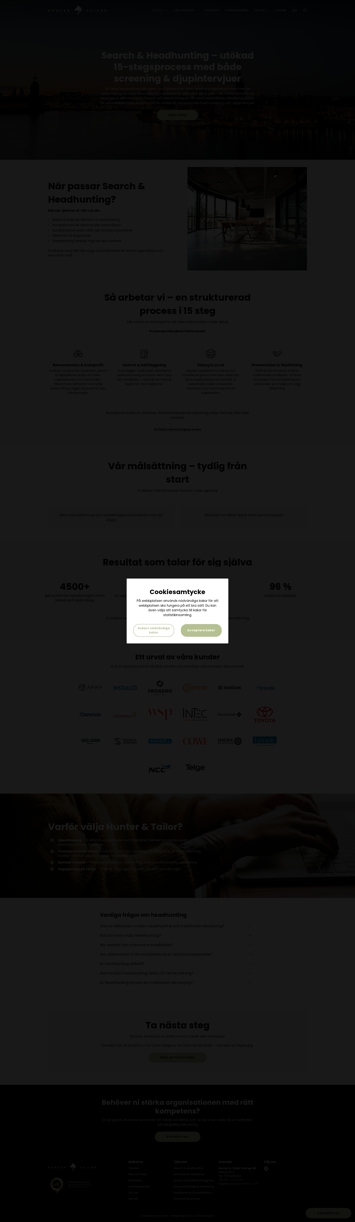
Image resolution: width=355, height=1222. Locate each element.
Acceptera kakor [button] (201, 630)
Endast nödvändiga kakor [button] (154, 630)
